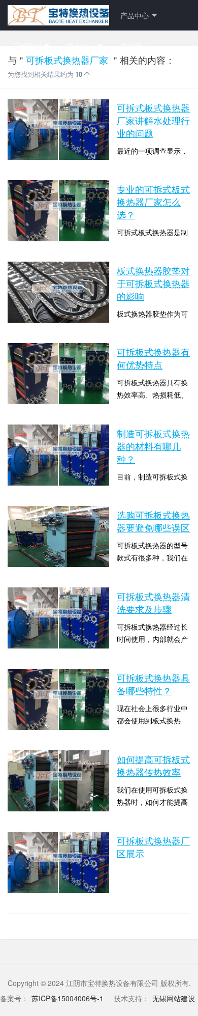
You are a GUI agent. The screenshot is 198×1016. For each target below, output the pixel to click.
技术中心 (81, 46)
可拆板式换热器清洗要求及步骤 (153, 602)
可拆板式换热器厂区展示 (153, 847)
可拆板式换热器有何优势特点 (153, 358)
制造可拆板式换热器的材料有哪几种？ (153, 446)
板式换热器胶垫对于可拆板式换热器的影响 (153, 283)
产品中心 (134, 15)
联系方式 (27, 76)
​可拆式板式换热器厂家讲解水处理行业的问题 (153, 120)
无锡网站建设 (173, 998)
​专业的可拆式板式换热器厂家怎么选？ (153, 201)
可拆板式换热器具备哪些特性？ (153, 684)
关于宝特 (81, 15)
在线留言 (134, 46)
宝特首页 (27, 15)
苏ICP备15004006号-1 (67, 998)
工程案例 (27, 46)
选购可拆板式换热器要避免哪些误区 (153, 521)
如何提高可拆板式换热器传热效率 (153, 765)
